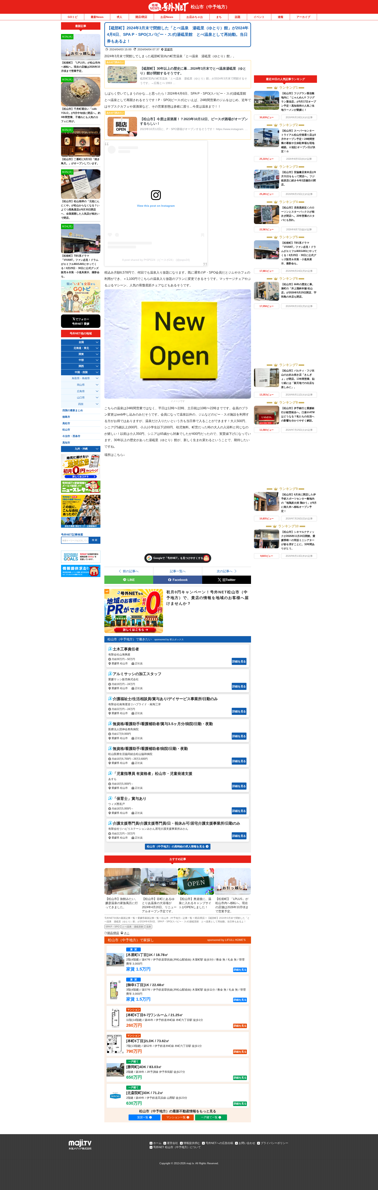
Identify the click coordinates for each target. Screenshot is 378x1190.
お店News (166, 16)
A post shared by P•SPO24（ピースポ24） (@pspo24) (156, 259)
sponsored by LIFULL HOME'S (226, 939)
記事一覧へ (178, 571)
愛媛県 (168, 49)
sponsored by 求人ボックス (169, 639)
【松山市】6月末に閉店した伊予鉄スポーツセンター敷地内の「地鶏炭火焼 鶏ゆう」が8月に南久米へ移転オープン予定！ (299, 503)
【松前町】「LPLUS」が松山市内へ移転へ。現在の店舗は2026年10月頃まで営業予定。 (80, 66)
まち (219, 16)
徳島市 (66, 417)
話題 (237, 16)
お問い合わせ (247, 1143)
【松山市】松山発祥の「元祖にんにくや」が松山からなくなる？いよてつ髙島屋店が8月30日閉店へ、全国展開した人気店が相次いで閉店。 (80, 209)
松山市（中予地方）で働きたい (129, 639)
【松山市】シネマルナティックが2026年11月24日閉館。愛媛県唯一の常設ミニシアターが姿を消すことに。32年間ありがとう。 (298, 540)
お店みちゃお (194, 16)
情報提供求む (191, 1143)
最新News (97, 16)
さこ (127, 933)
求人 (119, 16)
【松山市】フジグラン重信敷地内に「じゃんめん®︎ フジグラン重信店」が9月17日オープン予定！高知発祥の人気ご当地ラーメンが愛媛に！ (298, 101)
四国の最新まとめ (72, 410)
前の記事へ (131, 571)
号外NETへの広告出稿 (219, 1143)
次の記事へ (225, 571)
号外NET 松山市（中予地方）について (177, 1147)
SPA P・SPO (112, 926)
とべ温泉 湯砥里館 (132, 926)
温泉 (148, 926)
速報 (280, 16)
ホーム (157, 1143)
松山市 (66, 429)
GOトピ (73, 16)
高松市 (66, 423)
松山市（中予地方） (210, 6)
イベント (259, 16)
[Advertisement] (285, 48)
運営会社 (172, 1143)
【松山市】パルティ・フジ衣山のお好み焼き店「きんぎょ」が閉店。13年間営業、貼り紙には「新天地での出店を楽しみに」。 (298, 379)
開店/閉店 (141, 16)
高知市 (66, 442)
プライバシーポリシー (274, 1143)
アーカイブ (303, 16)
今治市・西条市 (71, 436)
